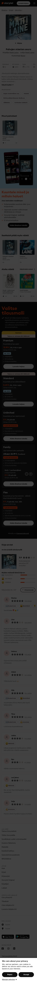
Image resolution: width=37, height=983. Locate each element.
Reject (9, 974)
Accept (26, 974)
